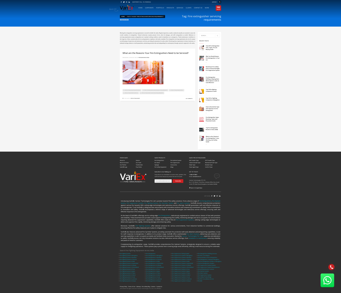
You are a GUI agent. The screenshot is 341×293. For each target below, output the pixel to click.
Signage (157, 165)
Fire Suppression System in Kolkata (181, 265)
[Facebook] (121, 2)
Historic (138, 160)
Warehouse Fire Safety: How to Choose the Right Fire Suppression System (213, 68)
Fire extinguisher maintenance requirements (155, 90)
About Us (122, 160)
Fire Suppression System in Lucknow (182, 279)
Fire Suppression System (134, 203)
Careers (153, 286)
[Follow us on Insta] (217, 196)
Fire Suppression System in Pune (181, 269)
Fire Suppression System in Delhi (181, 261)
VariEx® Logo (123, 167)
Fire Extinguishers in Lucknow (154, 279)
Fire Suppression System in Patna (181, 273)
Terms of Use (131, 286)
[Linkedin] (129, 2)
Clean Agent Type (194, 167)
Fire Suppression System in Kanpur (181, 281)
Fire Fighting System (151, 203)
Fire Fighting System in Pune (127, 269)
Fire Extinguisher (135, 98)
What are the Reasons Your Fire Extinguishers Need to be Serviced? (156, 53)
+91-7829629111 (147, 2)
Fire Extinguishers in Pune (153, 269)
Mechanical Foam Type (211, 162)
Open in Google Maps (196, 188)
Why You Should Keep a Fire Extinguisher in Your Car (213, 58)
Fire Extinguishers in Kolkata (153, 265)
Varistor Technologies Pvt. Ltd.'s (193, 236)
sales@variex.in (197, 176)
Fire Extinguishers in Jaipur (153, 271)
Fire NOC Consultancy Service (206, 279)
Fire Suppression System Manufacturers (209, 267)
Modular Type (209, 165)
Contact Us (159, 286)
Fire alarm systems (183, 203)
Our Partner (123, 165)
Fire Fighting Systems (143, 226)
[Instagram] (126, 2)
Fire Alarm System (203, 273)
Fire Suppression (175, 162)
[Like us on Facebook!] (211, 196)
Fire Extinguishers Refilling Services (207, 253)
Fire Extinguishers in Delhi (153, 261)
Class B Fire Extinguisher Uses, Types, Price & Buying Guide (212, 47)
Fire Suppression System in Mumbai (181, 257)
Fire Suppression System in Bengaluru (182, 255)
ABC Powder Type (194, 160)
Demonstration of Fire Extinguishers (207, 257)
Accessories (173, 165)
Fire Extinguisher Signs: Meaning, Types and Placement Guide (212, 119)
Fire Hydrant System (175, 160)
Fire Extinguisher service (131, 92)
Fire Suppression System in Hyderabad (182, 263)
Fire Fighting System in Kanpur (128, 281)
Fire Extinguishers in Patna (153, 273)
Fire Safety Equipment (160, 167)
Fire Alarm (157, 162)
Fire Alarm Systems (193, 234)
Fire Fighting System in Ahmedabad (129, 267)
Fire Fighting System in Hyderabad (129, 263)
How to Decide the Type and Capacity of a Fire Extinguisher (212, 108)
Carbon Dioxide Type (194, 162)
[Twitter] (124, 2)
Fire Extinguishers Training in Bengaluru (208, 259)
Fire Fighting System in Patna (127, 273)
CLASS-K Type (209, 167)
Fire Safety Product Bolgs (204, 277)
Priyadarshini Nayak (144, 57)
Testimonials (139, 165)
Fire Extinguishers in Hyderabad (154, 263)
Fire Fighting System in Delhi (127, 261)
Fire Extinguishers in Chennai (154, 259)
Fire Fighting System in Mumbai (128, 257)
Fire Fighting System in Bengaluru (129, 255)
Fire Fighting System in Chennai (128, 259)
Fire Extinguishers (159, 160)
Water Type (192, 165)
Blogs (171, 167)
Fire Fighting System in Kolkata (128, 265)
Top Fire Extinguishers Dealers (206, 263)
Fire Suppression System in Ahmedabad (182, 267)
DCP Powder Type (210, 160)
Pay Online (139, 167)
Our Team (138, 162)
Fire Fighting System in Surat (127, 277)
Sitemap (138, 286)
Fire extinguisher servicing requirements (152, 92)
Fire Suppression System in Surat (181, 277)
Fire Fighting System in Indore (128, 275)
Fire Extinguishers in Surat (153, 277)
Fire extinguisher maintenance (133, 90)
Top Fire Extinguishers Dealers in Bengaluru (209, 261)
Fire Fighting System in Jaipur (127, 271)
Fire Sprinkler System (166, 203)
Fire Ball (200, 281)
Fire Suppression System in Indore (181, 275)
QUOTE (218, 8)
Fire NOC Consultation (204, 255)
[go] (217, 36)
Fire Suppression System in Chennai (181, 259)
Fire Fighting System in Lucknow (128, 279)
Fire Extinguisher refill (177, 90)
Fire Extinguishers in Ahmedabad (155, 267)
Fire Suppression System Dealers (207, 265)
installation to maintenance (198, 238)
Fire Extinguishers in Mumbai (153, 257)
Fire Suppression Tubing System (180, 253)
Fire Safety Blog (146, 286)
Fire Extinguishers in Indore (153, 275)
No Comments (189, 98)
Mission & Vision (124, 162)
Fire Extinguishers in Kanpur (153, 281)
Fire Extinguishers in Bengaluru (154, 255)
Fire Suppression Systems (185, 220)
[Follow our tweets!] (214, 196)
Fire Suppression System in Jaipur (181, 271)
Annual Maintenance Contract (206, 269)
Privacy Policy (123, 286)
